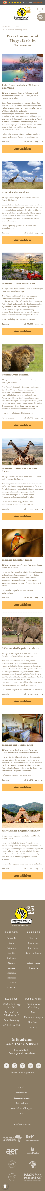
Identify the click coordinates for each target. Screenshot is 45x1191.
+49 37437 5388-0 (22, 1044)
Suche (32, 968)
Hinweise (37, 2)
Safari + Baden (33, 953)
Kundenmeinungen (33, 1017)
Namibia (11, 973)
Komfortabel (33, 943)
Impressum (21, 1092)
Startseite (6, 27)
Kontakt (22, 1087)
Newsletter (33, 1022)
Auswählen (22, 149)
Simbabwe (11, 958)
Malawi (11, 963)
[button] (7, 1065)
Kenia (11, 943)
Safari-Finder (33, 963)
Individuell (33, 948)
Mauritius (11, 988)
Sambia (11, 953)
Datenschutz (22, 1103)
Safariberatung (11, 1020)
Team (33, 1012)
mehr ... (33, 1027)
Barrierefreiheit (22, 1098)
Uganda (11, 968)
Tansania (16, 27)
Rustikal (33, 938)
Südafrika (11, 978)
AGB (22, 1113)
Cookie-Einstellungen (21, 1108)
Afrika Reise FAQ (11, 1025)
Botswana (11, 948)
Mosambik (11, 983)
